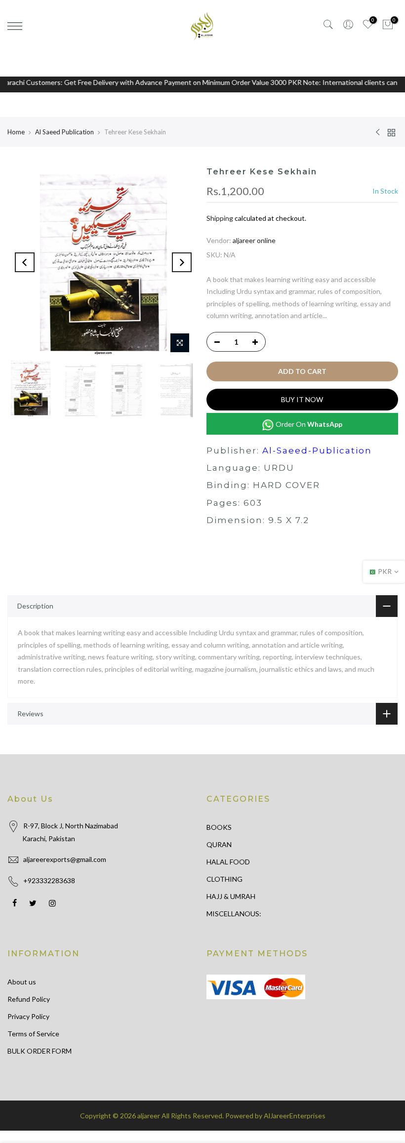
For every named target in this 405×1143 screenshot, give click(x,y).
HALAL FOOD (228, 861)
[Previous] (25, 262)
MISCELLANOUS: (233, 913)
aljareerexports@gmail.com (64, 859)
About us (21, 982)
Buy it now (302, 399)
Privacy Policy (28, 1016)
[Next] (182, 262)
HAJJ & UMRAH (230, 896)
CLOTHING (224, 879)
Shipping (219, 218)
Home (16, 132)
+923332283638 (49, 880)
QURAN (219, 844)
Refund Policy (28, 999)
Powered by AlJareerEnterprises (275, 1115)
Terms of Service (33, 1033)
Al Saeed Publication (64, 132)
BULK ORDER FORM (39, 1051)
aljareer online (254, 240)
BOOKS (219, 827)
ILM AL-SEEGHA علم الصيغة (98, 1103)
